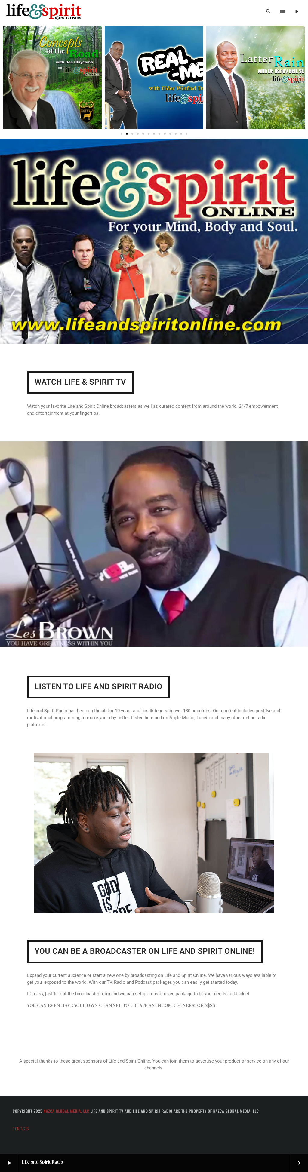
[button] (9, 78)
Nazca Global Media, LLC (66, 1111)
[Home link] (43, 11)
